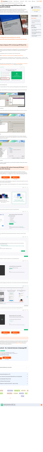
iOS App (22, 396)
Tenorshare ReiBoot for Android (21, 63)
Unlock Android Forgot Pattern (36, 20)
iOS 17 (26, 393)
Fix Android (16, 393)
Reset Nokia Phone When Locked (36, 24)
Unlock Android (34, 15)
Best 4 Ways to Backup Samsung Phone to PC (36, 30)
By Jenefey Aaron (37, 6)
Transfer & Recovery (16, 1)
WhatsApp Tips (17, 390)
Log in (40, 1)
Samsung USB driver (20, 55)
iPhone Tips (23, 390)
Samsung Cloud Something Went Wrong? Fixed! (36, 36)
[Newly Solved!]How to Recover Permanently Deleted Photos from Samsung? (36, 33)
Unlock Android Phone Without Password (36, 22)
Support (34, 1)
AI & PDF (26, 1)
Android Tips (21, 393)
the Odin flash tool (4, 55)
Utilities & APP (22, 1)
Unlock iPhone (9, 393)
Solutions (29, 1)
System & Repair (10, 1)
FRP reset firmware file (11, 55)
